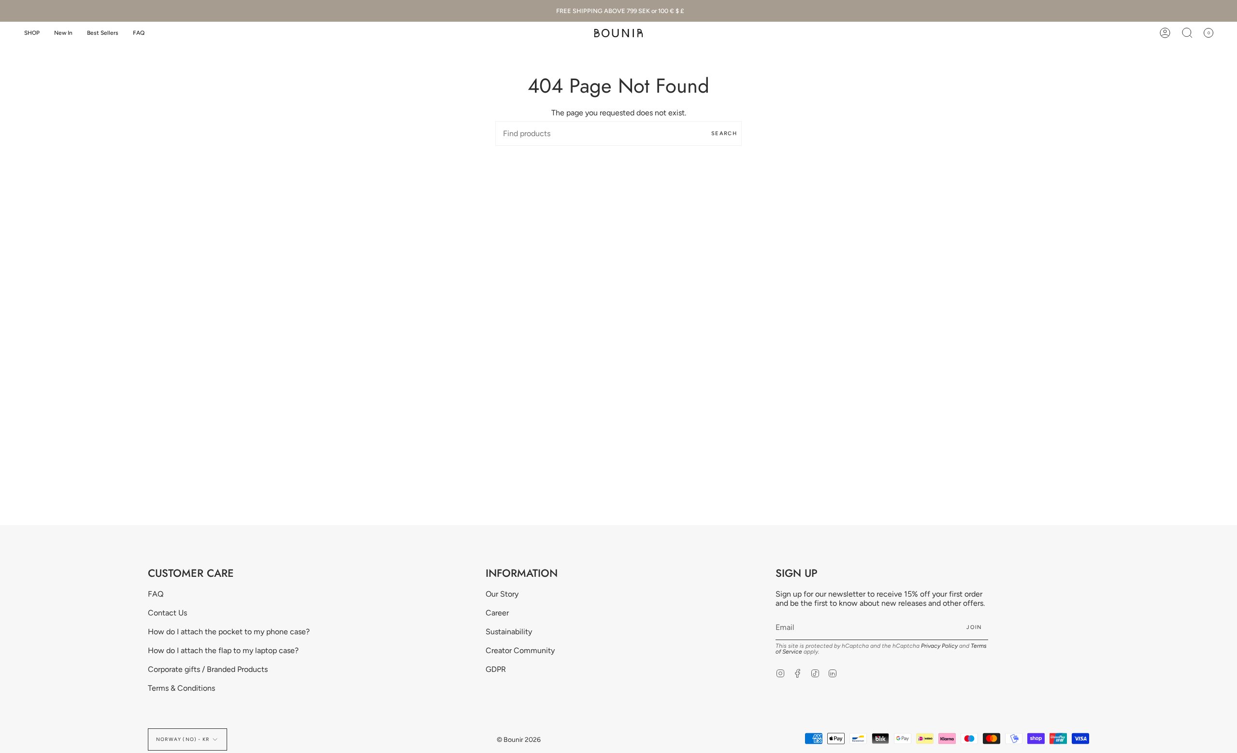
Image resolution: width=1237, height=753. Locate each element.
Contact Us (167, 612)
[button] (32, 33)
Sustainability (509, 631)
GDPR (496, 669)
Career (497, 612)
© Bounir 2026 (519, 740)
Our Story (502, 594)
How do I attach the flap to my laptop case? (223, 650)
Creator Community (520, 650)
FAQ (155, 594)
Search (724, 133)
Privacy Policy (939, 645)
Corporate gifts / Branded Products (208, 669)
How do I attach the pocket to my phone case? (229, 631)
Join (974, 627)
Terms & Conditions (181, 688)
